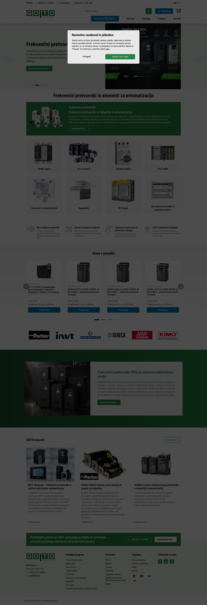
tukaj (107, 49)
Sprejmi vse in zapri (120, 57)
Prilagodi (87, 56)
